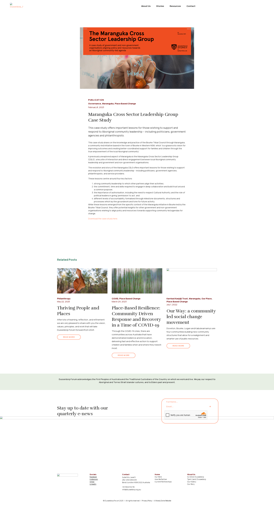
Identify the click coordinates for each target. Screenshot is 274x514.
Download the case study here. (103, 218)
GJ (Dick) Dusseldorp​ (195, 477)
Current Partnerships (163, 482)
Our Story (191, 484)
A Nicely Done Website (162, 500)
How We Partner (161, 479)
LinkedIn (93, 484)
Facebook (93, 477)
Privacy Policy (147, 500)
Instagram (94, 479)
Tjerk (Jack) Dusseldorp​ (196, 479)
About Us (146, 6)
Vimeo (92, 482)
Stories (160, 6)
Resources (175, 6)
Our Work (158, 477)
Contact (191, 6)
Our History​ (191, 482)
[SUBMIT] (210, 406)
